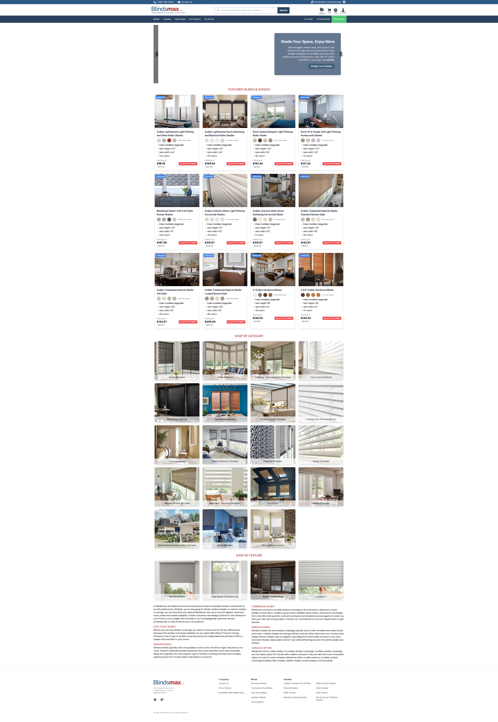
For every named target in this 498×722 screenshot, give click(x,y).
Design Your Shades (316, 66)
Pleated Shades (291, 688)
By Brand (209, 19)
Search (283, 10)
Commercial (323, 19)
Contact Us (186, 2)
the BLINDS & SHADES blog (327, 2)
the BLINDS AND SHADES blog (231, 692)
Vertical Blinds (257, 702)
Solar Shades (322, 692)
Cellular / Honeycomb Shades (297, 683)
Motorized (180, 19)
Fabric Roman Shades (326, 683)
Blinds (156, 19)
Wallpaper (339, 19)
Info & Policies (225, 688)
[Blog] (162, 699)
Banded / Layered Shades (295, 697)
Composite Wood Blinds (262, 688)
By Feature (194, 19)
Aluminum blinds (258, 683)
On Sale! (308, 19)
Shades (167, 19)
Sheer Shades (322, 688)
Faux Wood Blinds (259, 692)
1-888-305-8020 (165, 2)
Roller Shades (290, 692)
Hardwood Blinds (258, 697)
